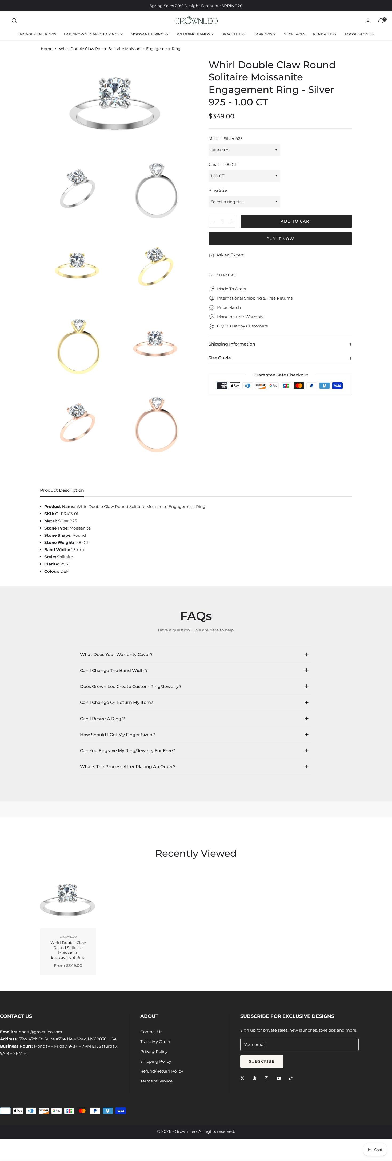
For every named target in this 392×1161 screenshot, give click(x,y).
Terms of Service (156, 1081)
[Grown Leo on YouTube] (280, 1077)
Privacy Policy (153, 1051)
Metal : (225, 138)
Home (46, 48)
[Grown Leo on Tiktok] (292, 1077)
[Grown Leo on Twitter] (243, 1077)
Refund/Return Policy (161, 1071)
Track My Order (155, 1041)
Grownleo (68, 936)
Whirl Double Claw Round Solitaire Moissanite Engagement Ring (68, 950)
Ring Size (218, 190)
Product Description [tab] (62, 490)
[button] (14, 21)
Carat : (223, 164)
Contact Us (151, 1031)
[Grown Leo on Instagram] (267, 1077)
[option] (116, 104)
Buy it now (280, 239)
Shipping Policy (155, 1061)
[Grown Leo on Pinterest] (255, 1077)
